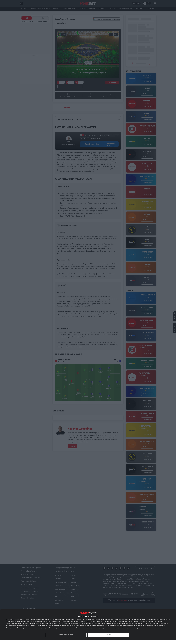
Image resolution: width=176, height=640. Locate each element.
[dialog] (88, 624)
